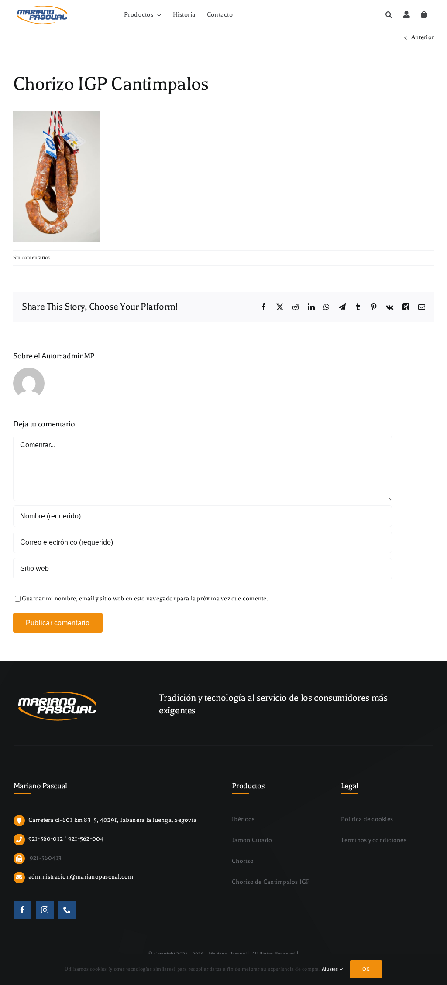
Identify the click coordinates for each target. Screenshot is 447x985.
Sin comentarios (31, 257)
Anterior (422, 37)
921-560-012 (45, 838)
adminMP (78, 355)
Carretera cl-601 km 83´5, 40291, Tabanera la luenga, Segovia (112, 820)
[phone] (67, 910)
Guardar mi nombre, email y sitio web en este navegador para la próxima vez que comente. (145, 598)
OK (365, 969)
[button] (388, 15)
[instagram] (45, 910)
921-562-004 (86, 838)
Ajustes (331, 969)
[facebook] (22, 910)
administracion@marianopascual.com (81, 876)
